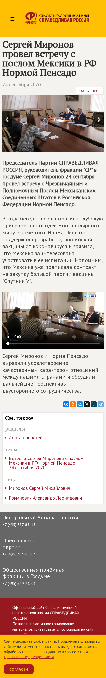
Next (99, 119)
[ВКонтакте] (66, 404)
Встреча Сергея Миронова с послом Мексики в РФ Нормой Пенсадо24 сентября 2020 (46, 463)
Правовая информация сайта (29, 657)
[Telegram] (101, 404)
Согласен (18, 669)
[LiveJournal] (94, 404)
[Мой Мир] (80, 404)
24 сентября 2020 (21, 84)
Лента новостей (26, 438)
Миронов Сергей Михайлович (39, 488)
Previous (7, 119)
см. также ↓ (89, 91)
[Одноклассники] (73, 404)
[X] (87, 404)
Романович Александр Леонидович (45, 498)
